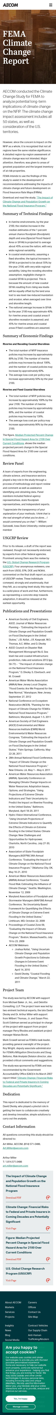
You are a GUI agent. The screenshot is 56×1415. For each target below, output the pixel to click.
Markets (9, 1307)
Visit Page (11, 1228)
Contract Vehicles (38, 1325)
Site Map (33, 1316)
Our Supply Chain (37, 1330)
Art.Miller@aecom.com (15, 1148)
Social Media (12, 1339)
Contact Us (34, 1312)
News (8, 1330)
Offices (32, 1307)
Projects (9, 1316)
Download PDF (13, 1197)
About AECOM (13, 1302)
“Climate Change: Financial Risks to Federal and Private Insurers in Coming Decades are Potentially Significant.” (28, 1081)
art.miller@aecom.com (15, 1165)
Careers (32, 1302)
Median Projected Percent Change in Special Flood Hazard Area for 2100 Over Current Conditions (28, 439)
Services (9, 1312)
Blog (7, 1335)
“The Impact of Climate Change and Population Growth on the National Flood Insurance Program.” (28, 201)
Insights (9, 1325)
